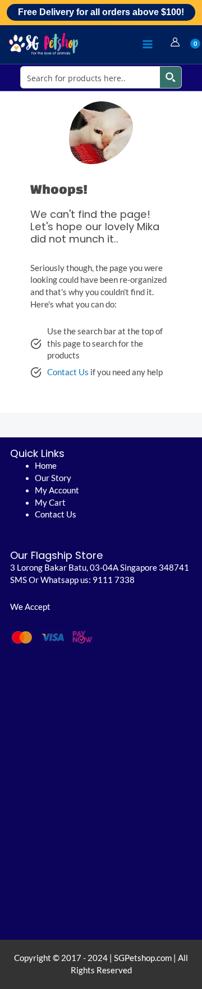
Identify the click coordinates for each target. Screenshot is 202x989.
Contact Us (68, 372)
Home (46, 465)
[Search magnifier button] (170, 77)
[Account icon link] (175, 42)
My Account (57, 490)
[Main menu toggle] (147, 44)
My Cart (50, 502)
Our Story (53, 478)
